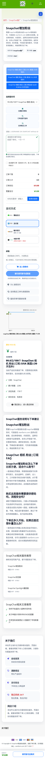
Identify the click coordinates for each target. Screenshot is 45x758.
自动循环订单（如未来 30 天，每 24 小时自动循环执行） (24, 164)
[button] (7, 163)
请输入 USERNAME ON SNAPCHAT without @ (22, 131)
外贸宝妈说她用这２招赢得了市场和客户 (23, 621)
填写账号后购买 (28, 754)
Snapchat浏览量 (14, 577)
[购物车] (24, 3)
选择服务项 (10, 97)
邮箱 (8, 251)
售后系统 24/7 (17, 694)
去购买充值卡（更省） (20, 241)
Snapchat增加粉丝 (15, 566)
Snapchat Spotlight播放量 (18, 588)
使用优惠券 (33, 199)
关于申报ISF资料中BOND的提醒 (21, 614)
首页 (5, 20)
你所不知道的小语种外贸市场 (20, 609)
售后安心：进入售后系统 (24, 404)
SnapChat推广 (15, 20)
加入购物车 (24, 267)
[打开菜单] (4, 3)
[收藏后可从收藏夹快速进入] (41, 14)
